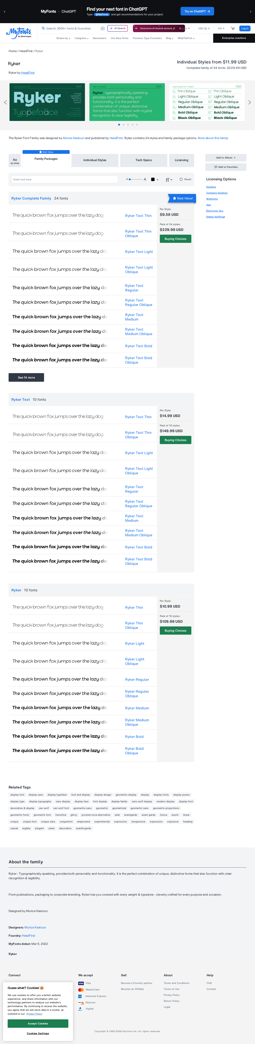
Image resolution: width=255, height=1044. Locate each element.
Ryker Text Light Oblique (139, 269)
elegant (39, 828)
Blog (168, 38)
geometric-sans (83, 808)
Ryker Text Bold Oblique (138, 360)
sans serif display (142, 801)
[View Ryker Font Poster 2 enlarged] (127, 102)
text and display (80, 794)
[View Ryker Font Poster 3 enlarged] (207, 102)
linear (186, 814)
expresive (173, 821)
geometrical (119, 808)
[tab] (119, 125)
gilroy (74, 814)
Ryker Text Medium (134, 317)
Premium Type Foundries (147, 38)
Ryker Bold (134, 736)
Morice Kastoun (74, 138)
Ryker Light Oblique (134, 661)
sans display (63, 801)
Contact (211, 989)
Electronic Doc (214, 211)
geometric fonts (19, 814)
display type (17, 801)
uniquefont (66, 821)
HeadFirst (26, 51)
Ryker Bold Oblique (134, 751)
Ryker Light (134, 643)
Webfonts (212, 199)
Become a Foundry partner (136, 983)
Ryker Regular (137, 679)
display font (17, 794)
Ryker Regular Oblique (137, 693)
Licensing (181, 160)
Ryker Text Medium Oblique (138, 331)
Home (13, 51)
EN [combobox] (220, 28)
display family (119, 801)
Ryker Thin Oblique (134, 625)
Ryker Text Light (139, 251)
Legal (167, 1007)
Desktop (211, 187)
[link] (42, 28)
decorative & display (22, 808)
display (145, 794)
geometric (102, 808)
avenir (175, 814)
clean (51, 828)
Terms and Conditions (176, 983)
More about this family (213, 138)
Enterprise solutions (234, 38)
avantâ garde (83, 828)
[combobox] (83, 28)
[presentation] (5, 102)
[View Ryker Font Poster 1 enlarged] (47, 102)
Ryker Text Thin (138, 215)
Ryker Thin (134, 607)
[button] (4, 11)
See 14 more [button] (26, 377)
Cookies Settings (38, 1033)
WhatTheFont (185, 38)
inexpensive (138, 821)
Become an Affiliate (132, 989)
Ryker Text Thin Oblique (138, 233)
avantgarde (130, 814)
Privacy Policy (172, 995)
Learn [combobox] (183, 28)
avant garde (149, 814)
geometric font (42, 814)
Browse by (62, 38)
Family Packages (46, 158)
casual (14, 828)
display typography (40, 801)
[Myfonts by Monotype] (18, 33)
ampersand (83, 821)
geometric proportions (166, 808)
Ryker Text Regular (134, 288)
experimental (102, 821)
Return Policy (171, 1001)
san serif (44, 808)
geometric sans (140, 808)
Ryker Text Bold (138, 345)
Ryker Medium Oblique (137, 722)
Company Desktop (217, 193)
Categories (80, 38)
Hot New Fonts (119, 38)
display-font (186, 801)
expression (156, 821)
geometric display (126, 794)
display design (102, 794)
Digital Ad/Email (215, 217)
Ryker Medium (137, 708)
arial (117, 814)
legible (26, 828)
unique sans (48, 821)
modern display (166, 801)
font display (100, 801)
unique (14, 821)
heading (187, 821)
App (208, 205)
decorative (65, 828)
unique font (30, 821)
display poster (181, 794)
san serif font (61, 808)
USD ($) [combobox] (202, 28)
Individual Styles (95, 160)
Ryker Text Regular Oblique (138, 302)
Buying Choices (175, 239)
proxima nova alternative (96, 814)
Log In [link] (245, 28)
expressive (120, 821)
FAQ (209, 983)
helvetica (60, 814)
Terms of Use (171, 989)
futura (163, 814)
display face (82, 801)
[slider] (135, 179)
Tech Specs (144, 160)
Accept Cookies (38, 1023)
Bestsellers (99, 38)
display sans (36, 794)
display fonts (161, 794)
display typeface (57, 794)
